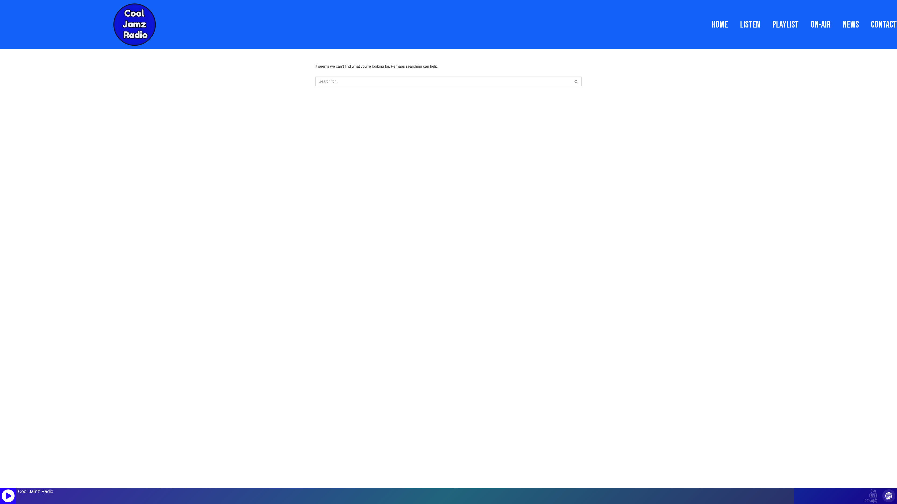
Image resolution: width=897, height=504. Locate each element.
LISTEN (750, 24)
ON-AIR (820, 24)
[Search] (576, 81)
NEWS (851, 24)
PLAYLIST (785, 24)
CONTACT (884, 24)
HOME (720, 24)
